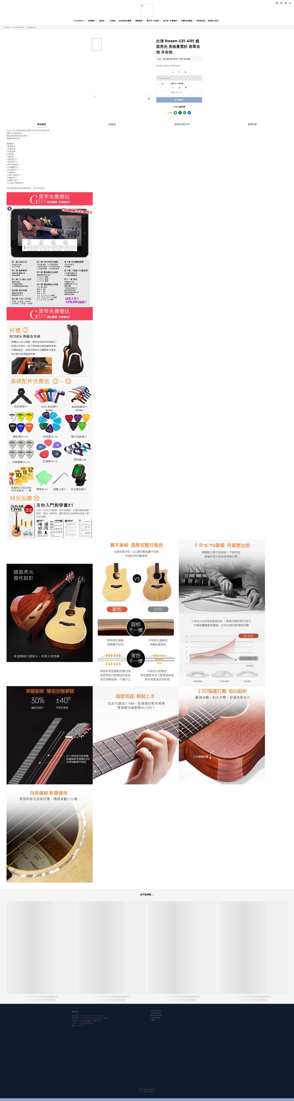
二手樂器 (112, 21)
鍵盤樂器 (139, 21)
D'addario (79, 21)
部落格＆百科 (213, 21)
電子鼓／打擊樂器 (170, 21)
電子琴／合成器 (153, 21)
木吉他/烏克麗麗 (124, 21)
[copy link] (189, 112)
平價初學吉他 (31, 27)
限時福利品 (201, 21)
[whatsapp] (184, 112)
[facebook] (180, 112)
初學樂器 (91, 21)
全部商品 (7, 27)
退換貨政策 (152, 1089)
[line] (175, 112)
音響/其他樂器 (186, 21)
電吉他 (101, 21)
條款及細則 (143, 1089)
